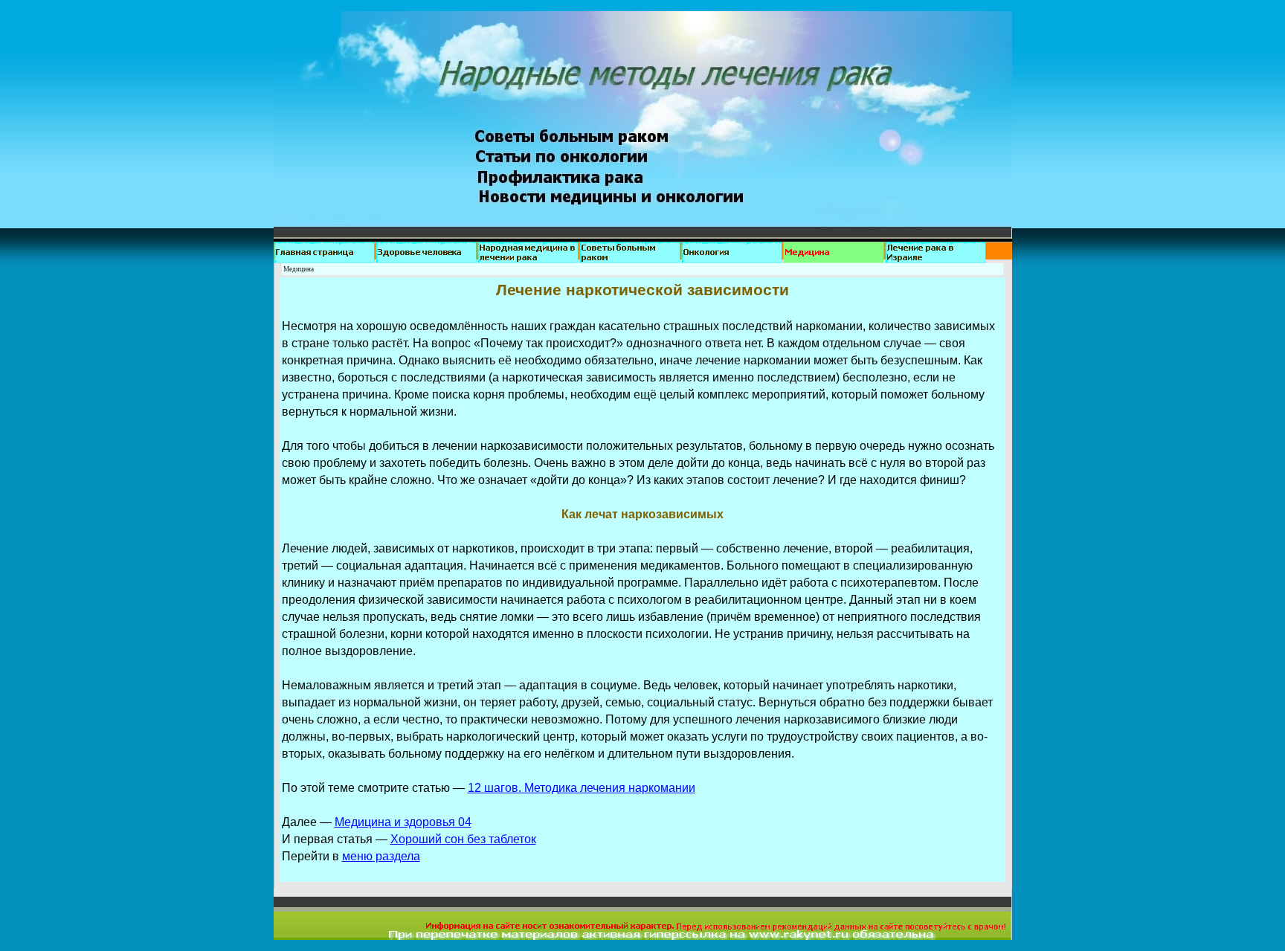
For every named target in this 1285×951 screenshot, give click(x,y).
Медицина (298, 269)
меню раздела (381, 856)
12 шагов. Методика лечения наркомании (581, 787)
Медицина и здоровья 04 (403, 822)
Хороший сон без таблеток (463, 839)
